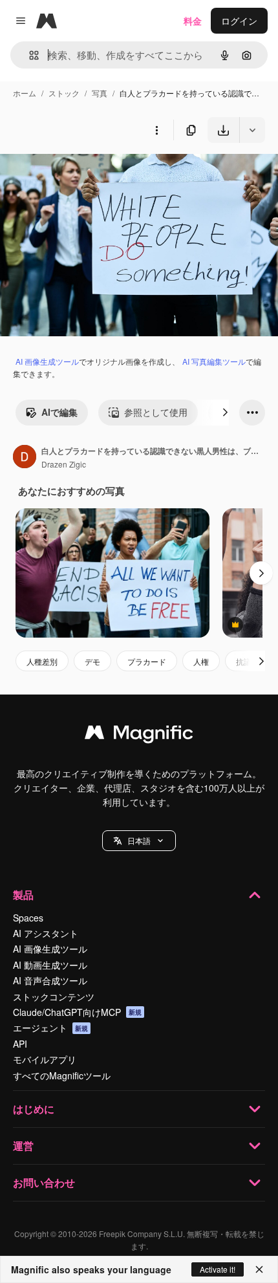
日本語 (139, 840)
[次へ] (225, 413)
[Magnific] (139, 735)
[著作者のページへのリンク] (24, 458)
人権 (201, 661)
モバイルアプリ (44, 1059)
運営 (23, 1145)
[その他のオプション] (156, 130)
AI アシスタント (45, 933)
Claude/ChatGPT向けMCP (77, 1012)
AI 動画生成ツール (50, 964)
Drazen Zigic (63, 463)
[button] (139, 840)
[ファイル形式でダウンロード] (252, 130)
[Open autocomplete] (29, 55)
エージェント (50, 1027)
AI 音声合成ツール (50, 980)
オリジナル (89, 173)
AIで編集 (59, 411)
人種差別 (42, 661)
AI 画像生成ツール (47, 361)
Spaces (28, 917)
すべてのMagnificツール (62, 1075)
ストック (64, 92)
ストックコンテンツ (53, 996)
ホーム (24, 92)
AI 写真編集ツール (214, 361)
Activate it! (217, 1269)
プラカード (146, 661)
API (20, 1043)
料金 (193, 20)
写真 (99, 92)
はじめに (33, 1108)
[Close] (259, 1269)
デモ (92, 661)
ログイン (239, 20)
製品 (23, 894)
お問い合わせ (44, 1182)
